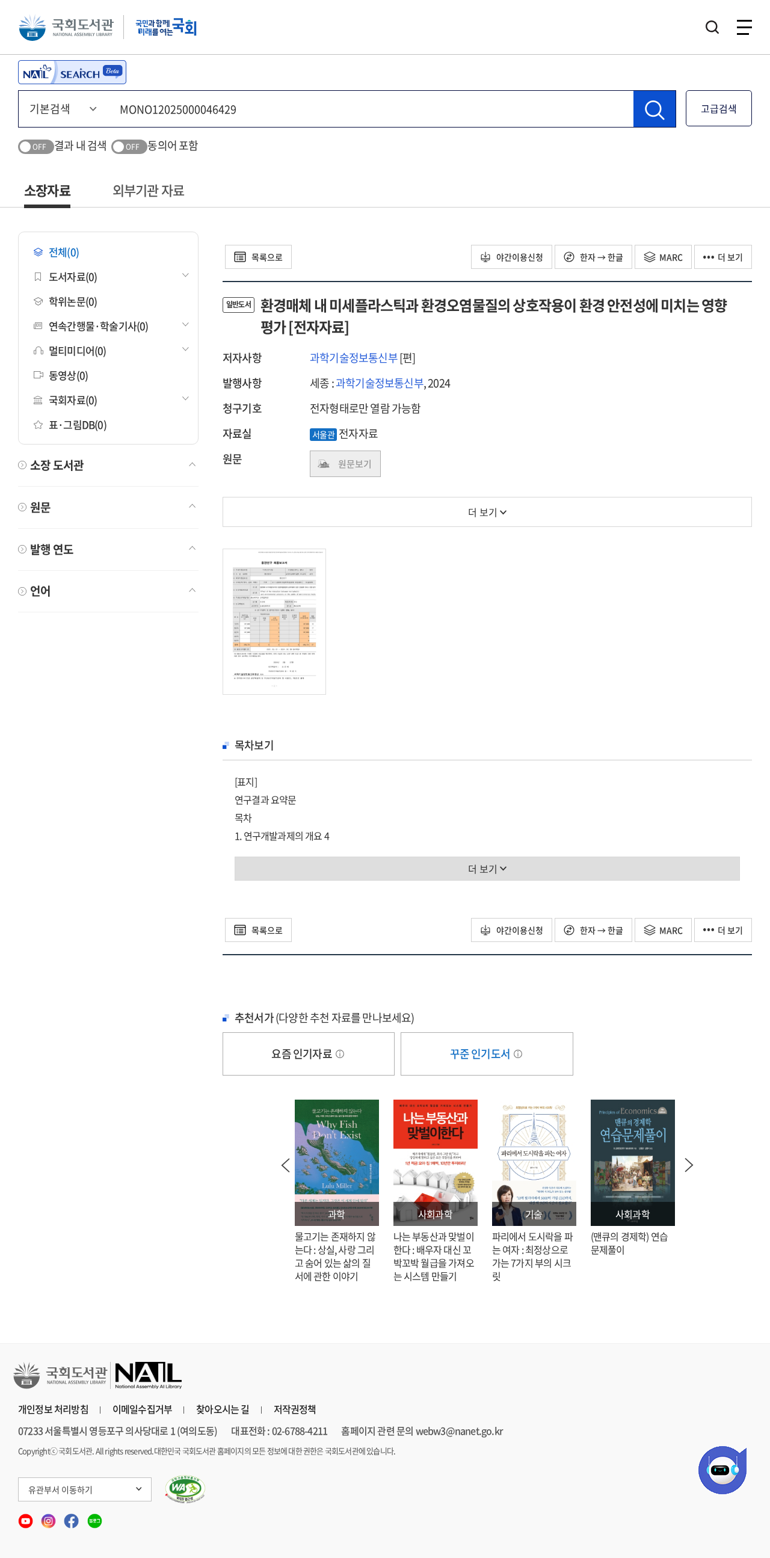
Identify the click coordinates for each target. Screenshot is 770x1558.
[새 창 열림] (185, 1489)
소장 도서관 (57, 465)
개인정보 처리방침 (53, 1409)
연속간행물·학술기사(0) (99, 325)
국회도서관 (66, 27)
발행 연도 (51, 549)
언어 (40, 590)
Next (689, 1165)
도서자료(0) (73, 276)
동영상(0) (68, 375)
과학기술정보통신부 (354, 357)
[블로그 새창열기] (94, 1517)
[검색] (654, 109)
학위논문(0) (73, 301)
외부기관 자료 (148, 190)
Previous (286, 1165)
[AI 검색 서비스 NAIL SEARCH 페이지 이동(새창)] (72, 72)
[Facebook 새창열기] (72, 1517)
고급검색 (719, 108)
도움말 (340, 1054)
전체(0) (64, 251)
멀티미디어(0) (77, 350)
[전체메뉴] (744, 27)
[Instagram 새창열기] (49, 1517)
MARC (671, 257)
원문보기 (355, 463)
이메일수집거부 (142, 1409)
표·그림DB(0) (77, 424)
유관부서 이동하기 (60, 1489)
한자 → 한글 (600, 257)
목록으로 (266, 257)
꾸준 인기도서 (481, 1053)
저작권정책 (295, 1409)
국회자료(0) (73, 399)
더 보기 (730, 257)
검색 (712, 27)
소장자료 (47, 190)
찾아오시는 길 (222, 1409)
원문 (40, 507)
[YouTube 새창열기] (26, 1517)
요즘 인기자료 (302, 1053)
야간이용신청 (518, 257)
